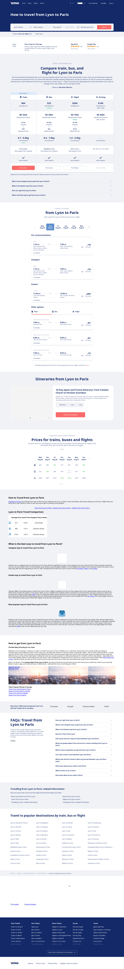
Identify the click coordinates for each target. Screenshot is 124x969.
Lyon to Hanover (93, 827)
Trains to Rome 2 (17, 927)
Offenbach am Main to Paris (97, 843)
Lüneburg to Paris (42, 859)
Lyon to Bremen (67, 823)
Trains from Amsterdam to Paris (20, 689)
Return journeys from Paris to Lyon (23, 796)
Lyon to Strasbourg (94, 823)
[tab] (41, 311)
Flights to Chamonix (59, 927)
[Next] (89, 227)
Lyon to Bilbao (67, 839)
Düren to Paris (15, 851)
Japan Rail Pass (98, 927)
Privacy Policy (52, 963)
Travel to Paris (41, 873)
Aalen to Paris (15, 859)
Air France (91, 596)
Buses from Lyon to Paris (61, 508)
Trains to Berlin (16, 935)
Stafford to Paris (67, 843)
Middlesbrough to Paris (18, 847)
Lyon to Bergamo (42, 835)
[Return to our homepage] (16, 3)
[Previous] (14, 418)
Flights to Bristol (58, 938)
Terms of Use (40, 963)
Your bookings (93, 3)
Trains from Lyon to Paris (43, 508)
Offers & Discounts (100, 933)
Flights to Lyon (57, 930)
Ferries (42, 3)
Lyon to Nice (14, 843)
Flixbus (86, 569)
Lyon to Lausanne (68, 835)
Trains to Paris (16, 930)
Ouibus (94, 569)
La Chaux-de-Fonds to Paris (71, 847)
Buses (29, 3)
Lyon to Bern (14, 839)
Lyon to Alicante (15, 827)
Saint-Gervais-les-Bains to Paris (98, 859)
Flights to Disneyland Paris (61, 935)
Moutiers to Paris (68, 859)
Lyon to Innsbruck (94, 835)
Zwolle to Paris (41, 855)
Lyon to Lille (66, 831)
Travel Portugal (98, 938)
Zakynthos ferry (78, 938)
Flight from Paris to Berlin (17, 695)
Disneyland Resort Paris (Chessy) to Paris (102, 847)
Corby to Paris (15, 863)
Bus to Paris (35, 935)
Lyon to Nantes (15, 835)
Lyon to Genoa (67, 827)
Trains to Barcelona (18, 938)
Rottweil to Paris (41, 851)
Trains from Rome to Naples (18, 693)
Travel (19, 873)
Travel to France (28, 873)
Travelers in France (14, 502)
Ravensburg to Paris (43, 847)
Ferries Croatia (78, 930)
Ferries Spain (77, 933)
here (87, 365)
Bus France (35, 930)
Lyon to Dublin (41, 843)
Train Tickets (15, 923)
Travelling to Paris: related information (76, 802)
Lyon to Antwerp (42, 831)
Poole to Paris (92, 855)
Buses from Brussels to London (19, 691)
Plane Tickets (57, 923)
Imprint (30, 963)
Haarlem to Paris (68, 851)
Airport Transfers (99, 935)
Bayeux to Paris (93, 851)
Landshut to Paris (94, 863)
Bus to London (36, 933)
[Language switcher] (81, 3)
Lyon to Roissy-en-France (19, 823)
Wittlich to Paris (67, 863)
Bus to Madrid (36, 938)
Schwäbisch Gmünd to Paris (20, 855)
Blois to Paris (40, 863)
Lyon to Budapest (42, 823)
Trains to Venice (16, 933)
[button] (58, 27)
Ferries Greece (78, 927)
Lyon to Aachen (41, 839)
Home (12, 873)
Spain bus (34, 927)
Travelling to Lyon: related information (24, 802)
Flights (36, 3)
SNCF (34, 595)
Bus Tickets (35, 923)
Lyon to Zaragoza (42, 827)
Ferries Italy (77, 935)
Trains (24, 3)
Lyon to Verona (15, 831)
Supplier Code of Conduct (69, 963)
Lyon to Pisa (92, 831)
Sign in (111, 3)
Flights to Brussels (58, 933)
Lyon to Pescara (93, 839)
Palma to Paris (67, 855)
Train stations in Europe (101, 930)
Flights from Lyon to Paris (81, 508)
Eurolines (80, 569)
